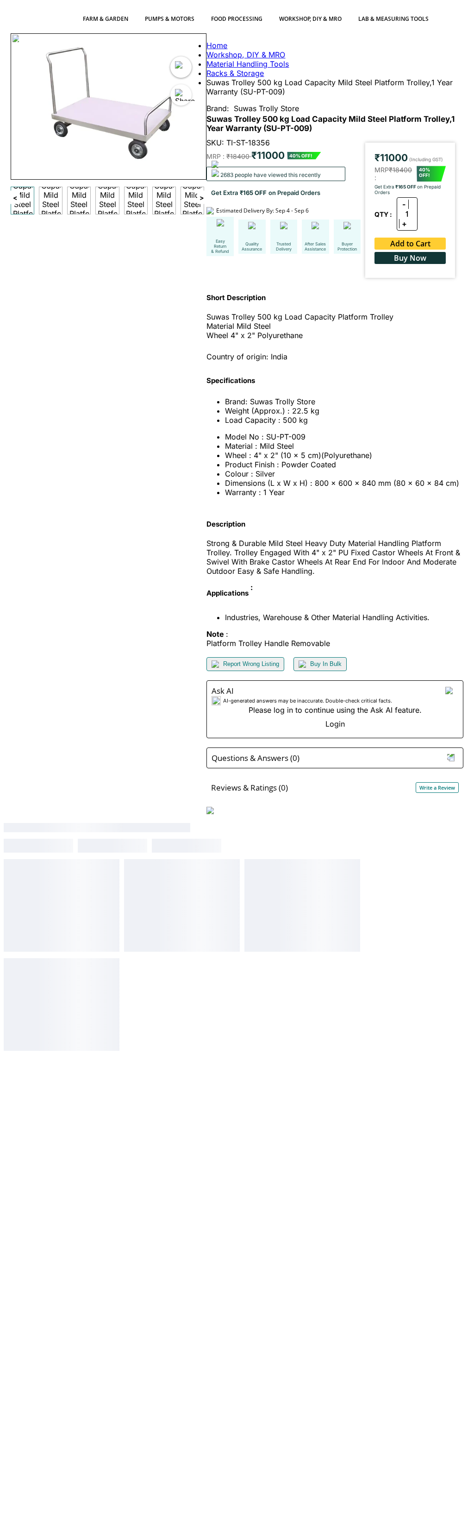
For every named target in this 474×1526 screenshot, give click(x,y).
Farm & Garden (105, 19)
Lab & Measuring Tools (393, 19)
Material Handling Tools (247, 64)
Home (216, 45)
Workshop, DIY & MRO (310, 19)
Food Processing (236, 19)
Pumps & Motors (169, 19)
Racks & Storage (235, 73)
